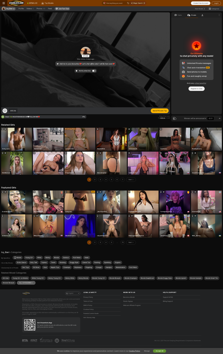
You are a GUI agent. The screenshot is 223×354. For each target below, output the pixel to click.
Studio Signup (128, 301)
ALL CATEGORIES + (26, 283)
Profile (21, 9)
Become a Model (129, 297)
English (71, 293)
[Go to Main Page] (16, 3)
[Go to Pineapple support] (57, 340)
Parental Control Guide (90, 313)
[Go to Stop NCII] (68, 340)
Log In (216, 3)
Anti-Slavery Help (89, 317)
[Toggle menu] (3, 3)
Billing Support (168, 301)
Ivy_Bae (5, 252)
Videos (30, 9)
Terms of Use (87, 301)
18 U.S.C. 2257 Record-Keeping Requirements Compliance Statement (177, 340)
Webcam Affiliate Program (132, 305)
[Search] (128, 3)
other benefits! (200, 83)
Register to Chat (196, 89)
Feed (50, 9)
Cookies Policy (88, 309)
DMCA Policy (87, 305)
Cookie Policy (134, 351)
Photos (40, 9)
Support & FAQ (168, 297)
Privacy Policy (88, 297)
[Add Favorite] (5, 110)
